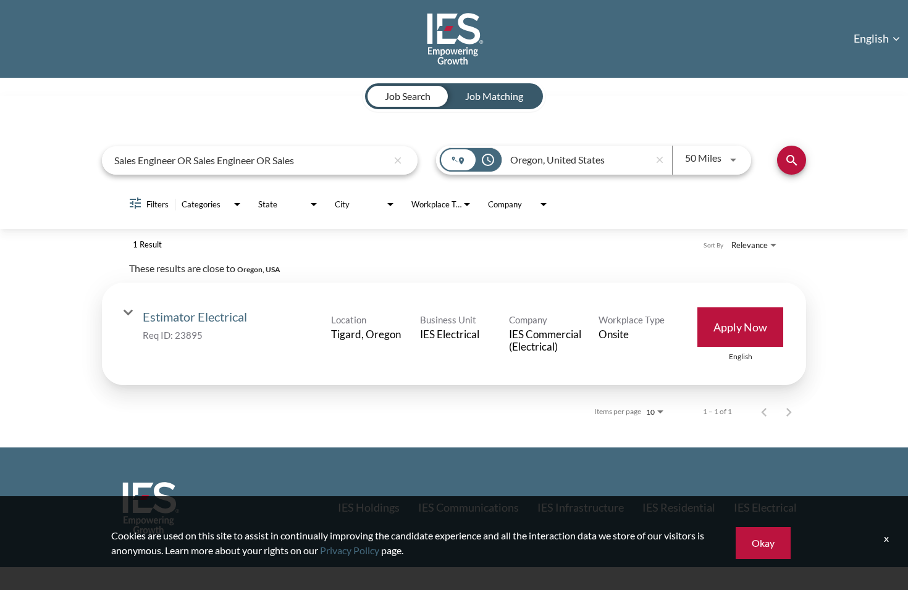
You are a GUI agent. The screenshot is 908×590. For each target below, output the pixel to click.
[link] (454, 334)
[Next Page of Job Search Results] (788, 411)
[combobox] (250, 160)
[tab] (407, 96)
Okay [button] (763, 543)
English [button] (872, 38)
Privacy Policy (349, 550)
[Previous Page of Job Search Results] (764, 411)
